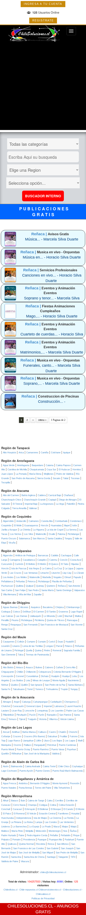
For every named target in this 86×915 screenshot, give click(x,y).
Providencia (29, 839)
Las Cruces (16, 573)
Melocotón (41, 831)
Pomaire (16, 839)
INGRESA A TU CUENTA (43, 3)
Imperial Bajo (31, 504)
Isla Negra (34, 568)
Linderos (5, 826)
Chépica (59, 607)
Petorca (31, 581)
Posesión (74, 783)
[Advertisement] (43, 87)
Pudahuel (69, 839)
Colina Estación (66, 805)
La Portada (21, 474)
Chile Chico (64, 766)
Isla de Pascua (18, 568)
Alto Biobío (8, 667)
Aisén (6, 766)
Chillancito (31, 672)
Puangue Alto (55, 839)
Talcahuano (19, 689)
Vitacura (25, 861)
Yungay (74, 689)
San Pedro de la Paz (55, 685)
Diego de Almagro (68, 499)
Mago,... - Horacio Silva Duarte (51, 316)
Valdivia (55, 753)
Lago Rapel (76, 611)
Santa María (47, 590)
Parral (59, 646)
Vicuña (12, 542)
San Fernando (30, 624)
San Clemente (8, 654)
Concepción (7, 676)
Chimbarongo (73, 607)
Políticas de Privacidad (43, 898)
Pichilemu (39, 620)
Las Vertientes (66, 822)
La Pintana (16, 822)
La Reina (28, 822)
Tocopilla (5, 482)
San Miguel (47, 852)
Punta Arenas (25, 787)
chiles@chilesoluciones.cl (53, 872)
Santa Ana (16, 857)
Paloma (61, 534)
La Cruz (58, 568)
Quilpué (30, 586)
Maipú (74, 826)
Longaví (50, 646)
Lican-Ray (16, 710)
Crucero (17, 736)
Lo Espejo (34, 826)
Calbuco (42, 732)
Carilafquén (56, 702)
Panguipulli (39, 745)
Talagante (63, 857)
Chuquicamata (36, 469)
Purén (41, 715)
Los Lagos (70, 740)
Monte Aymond (59, 783)
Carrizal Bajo (54, 495)
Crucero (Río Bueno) (34, 736)
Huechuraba (7, 818)
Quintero (51, 586)
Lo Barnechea (20, 826)
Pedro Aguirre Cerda (37, 835)
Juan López (7, 474)
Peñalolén (66, 835)
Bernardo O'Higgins (40, 783)
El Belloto (30, 564)
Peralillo (5, 620)
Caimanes (34, 521)
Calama (49, 465)
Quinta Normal (26, 844)
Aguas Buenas (10, 607)
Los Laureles (57, 710)
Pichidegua (26, 620)
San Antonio (74, 586)
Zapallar (38, 594)
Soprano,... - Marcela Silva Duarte (51, 383)
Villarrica (53, 719)
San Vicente (77, 624)
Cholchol (5, 706)
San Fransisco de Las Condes (28, 848)
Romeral (57, 650)
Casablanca (29, 560)
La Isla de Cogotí (55, 529)
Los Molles (21, 577)
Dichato (45, 676)
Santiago (51, 857)
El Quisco (53, 564)
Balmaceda (16, 766)
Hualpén (55, 676)
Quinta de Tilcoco (55, 620)
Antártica (23, 783)
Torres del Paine (43, 787)
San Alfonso (63, 844)
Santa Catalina (54, 538)
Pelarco (68, 646)
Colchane (56, 452)
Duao (60, 641)
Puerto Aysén (26, 770)
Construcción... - (51, 401)
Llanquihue (28, 740)
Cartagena (15, 560)
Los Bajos (57, 740)
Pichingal (18, 650)
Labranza (59, 706)
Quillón (24, 685)
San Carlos (7, 590)
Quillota (19, 586)
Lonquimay (42, 710)
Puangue (42, 839)
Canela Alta (47, 521)
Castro (52, 732)
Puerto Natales (8, 787)
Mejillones (49, 474)
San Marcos (39, 538)
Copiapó (52, 499)
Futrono (74, 736)
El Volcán (31, 813)
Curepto (42, 641)
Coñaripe (5, 736)
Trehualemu (52, 689)
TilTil (73, 857)
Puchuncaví (7, 586)
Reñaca (62, 586)
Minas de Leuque (41, 680)
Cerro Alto (71, 667)
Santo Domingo (64, 590)
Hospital (75, 813)
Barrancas (43, 555)
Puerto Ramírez (41, 749)
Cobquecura (44, 672)
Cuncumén (6, 564)
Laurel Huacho (73, 706)
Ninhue (4, 685)
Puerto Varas (57, 749)
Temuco (12, 719)
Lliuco (47, 740)
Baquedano (37, 465)
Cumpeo (31, 641)
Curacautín (18, 706)
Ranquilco (52, 715)
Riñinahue (16, 753)
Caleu (50, 800)
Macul (56, 826)
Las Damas (21, 616)
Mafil (80, 740)
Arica (21, 452)
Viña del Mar (25, 594)
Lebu (74, 676)
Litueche (55, 573)
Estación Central (47, 813)
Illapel (67, 525)
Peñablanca (7, 581)
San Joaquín (67, 848)
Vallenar (33, 508)
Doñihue (27, 611)
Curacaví (17, 809)
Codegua (5, 611)
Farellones (63, 813)
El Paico (7, 813)
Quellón (5, 753)
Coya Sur (51, 469)
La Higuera (38, 529)
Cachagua (66, 555)
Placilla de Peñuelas (62, 581)
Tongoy (68, 538)
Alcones (24, 607)
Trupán (64, 689)
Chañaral (68, 495)
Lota (28, 680)
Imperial (48, 706)
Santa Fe (5, 689)
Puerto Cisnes (42, 770)
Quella (29, 650)
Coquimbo (6, 525)
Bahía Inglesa (28, 495)
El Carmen (38, 611)
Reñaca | (39, 234)
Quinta (38, 650)
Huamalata (56, 525)
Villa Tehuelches (62, 787)
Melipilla (29, 831)
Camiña (44, 452)
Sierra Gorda (43, 478)
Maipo (65, 826)
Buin (23, 800)
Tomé (30, 689)
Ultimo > (42, 420)
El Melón (42, 564)
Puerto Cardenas (67, 745)
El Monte (80, 809)
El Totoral (17, 504)
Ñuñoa (73, 831)
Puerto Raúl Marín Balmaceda (67, 770)
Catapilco (42, 560)
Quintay (40, 586)
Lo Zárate (79, 573)
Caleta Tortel (49, 766)
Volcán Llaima (67, 719)
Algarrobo (8, 555)
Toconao (75, 478)
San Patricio (65, 715)
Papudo (77, 577)
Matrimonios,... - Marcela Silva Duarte (51, 352)
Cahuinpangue (40, 702)
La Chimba (25, 529)
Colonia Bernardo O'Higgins (67, 672)
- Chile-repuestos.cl (27, 889)
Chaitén (62, 732)
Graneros (63, 611)
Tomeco (39, 689)
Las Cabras (7, 616)
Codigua (43, 805)
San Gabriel (52, 848)
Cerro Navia (19, 805)
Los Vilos (28, 534)
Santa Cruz (7, 629)
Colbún (20, 641)
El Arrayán (30, 809)
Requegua (15, 624)
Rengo (4, 624)
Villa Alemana (9, 594)
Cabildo (54, 555)
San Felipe (20, 590)
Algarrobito (8, 521)
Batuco (14, 800)
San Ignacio (36, 685)
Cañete (59, 667)
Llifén (38, 740)
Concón (64, 560)
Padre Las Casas (75, 710)
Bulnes (38, 667)
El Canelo (68, 809)
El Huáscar (64, 469)
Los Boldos (17, 680)
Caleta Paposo (63, 465)
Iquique (66, 452)
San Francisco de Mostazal (54, 624)
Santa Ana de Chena (34, 857)
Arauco (29, 667)
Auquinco (35, 607)
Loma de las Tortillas (32, 646)
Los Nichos (16, 534)
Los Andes (8, 577)
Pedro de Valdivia (64, 474)
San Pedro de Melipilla (67, 852)
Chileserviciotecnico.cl (49, 889)
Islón (74, 525)
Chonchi (73, 732)
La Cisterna (55, 818)
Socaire (57, 478)
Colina (53, 805)
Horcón (44, 525)
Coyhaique (77, 766)
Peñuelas (20, 581)
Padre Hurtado (8, 835)
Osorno (17, 745)
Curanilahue (32, 676)
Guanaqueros (31, 525)
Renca (51, 844)
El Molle (18, 525)
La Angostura (46, 504)
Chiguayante (7, 672)
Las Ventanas (31, 573)
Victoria (43, 719)
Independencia (23, 818)
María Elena (35, 474)
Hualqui (66, 676)
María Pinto (17, 831)
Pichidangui (73, 534)
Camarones (32, 452)
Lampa (38, 822)
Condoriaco (76, 521)
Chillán (19, 672)
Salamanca (24, 538)
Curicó (51, 641)
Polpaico (5, 839)
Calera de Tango (36, 800)
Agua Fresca (9, 783)
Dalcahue (52, 736)
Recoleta (40, 844)
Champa (32, 805)
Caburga (26, 702)
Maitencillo (41, 534)
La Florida (69, 818)
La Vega (60, 504)
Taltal (65, 478)
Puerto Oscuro (8, 538)
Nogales (57, 577)
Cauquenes (9, 641)
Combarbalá (61, 521)
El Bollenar (43, 809)
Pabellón (71, 504)
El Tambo (51, 611)
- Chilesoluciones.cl (71, 889)
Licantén (5, 646)
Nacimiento (73, 680)
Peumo (15, 620)
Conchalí (5, 809)
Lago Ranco (14, 740)
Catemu (53, 560)
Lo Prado (46, 826)
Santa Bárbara (75, 685)
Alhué (6, 800)
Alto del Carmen (11, 495)
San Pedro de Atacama (23, 478)
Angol (16, 702)
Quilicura (12, 844)
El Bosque (56, 809)
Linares (16, 646)
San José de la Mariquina (36, 753)
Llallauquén (35, 616)
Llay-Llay (67, 573)
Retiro (47, 650)
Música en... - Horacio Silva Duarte (52, 257)
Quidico (15, 685)
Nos (65, 831)
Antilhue (16, 732)
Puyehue (71, 749)
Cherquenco (70, 702)
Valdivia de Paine (9, 861)
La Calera (47, 568)
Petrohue (51, 745)
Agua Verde (9, 465)
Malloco (5, 831)
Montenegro (55, 831)
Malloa (78, 616)
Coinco (16, 611)
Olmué (67, 577)
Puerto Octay (23, 749)
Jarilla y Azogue (9, 529)
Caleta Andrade (32, 766)
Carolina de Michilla (17, 469)
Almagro (7, 702)
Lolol (59, 616)
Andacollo (21, 521)
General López (33, 706)
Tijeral (22, 719)
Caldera (42, 495)
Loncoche (29, 710)
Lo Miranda (49, 616)
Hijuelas (75, 564)
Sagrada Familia (72, 650)
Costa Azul (75, 560)
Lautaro (5, 710)
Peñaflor (54, 835)
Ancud (6, 732)
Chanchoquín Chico (11, 499)
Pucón (32, 715)
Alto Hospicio (9, 452)
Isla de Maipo (40, 818)
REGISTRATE (43, 20)
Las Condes (51, 822)
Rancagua (72, 620)
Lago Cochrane (9, 770)
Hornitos (76, 469)
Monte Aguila (58, 680)
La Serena (71, 529)
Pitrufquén (21, 715)
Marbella (46, 577)
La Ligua (69, 568)
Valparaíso (79, 590)
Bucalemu (48, 607)
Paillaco (28, 745)
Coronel (20, 676)
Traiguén (32, 719)
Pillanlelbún (8, 715)
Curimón (19, 564)
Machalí (68, 616)
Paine (21, 835)
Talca (20, 654)
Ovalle (52, 534)
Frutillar (63, 736)
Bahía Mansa (29, 732)
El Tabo (64, 564)
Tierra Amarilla (19, 508)
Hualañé (70, 641)
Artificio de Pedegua (25, 555)
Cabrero (49, 667)
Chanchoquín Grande (35, 499)
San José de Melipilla (29, 852)
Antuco (19, 667)
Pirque (76, 835)
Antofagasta (23, 465)
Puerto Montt (7, 749)
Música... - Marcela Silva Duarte (51, 239)
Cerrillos (59, 800)
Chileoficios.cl (10, 889)
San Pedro (33, 590)
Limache (44, 573)
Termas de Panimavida (37, 654)
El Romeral (19, 813)
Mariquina (6, 745)
